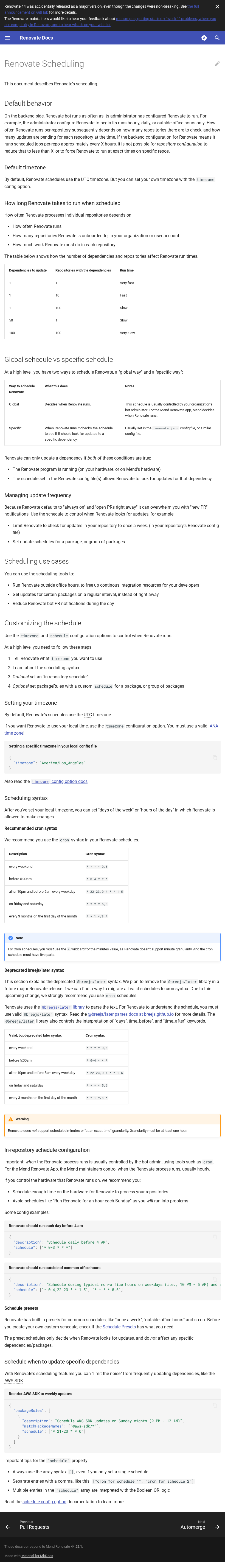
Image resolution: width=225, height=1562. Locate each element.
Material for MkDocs (37, 1556)
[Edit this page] (217, 64)
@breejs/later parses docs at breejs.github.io (131, 1014)
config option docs (60, 781)
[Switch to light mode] (204, 37)
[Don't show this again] (217, 6)
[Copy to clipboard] (215, 757)
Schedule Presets (119, 1326)
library (63, 1007)
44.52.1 (76, 1546)
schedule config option (44, 1501)
